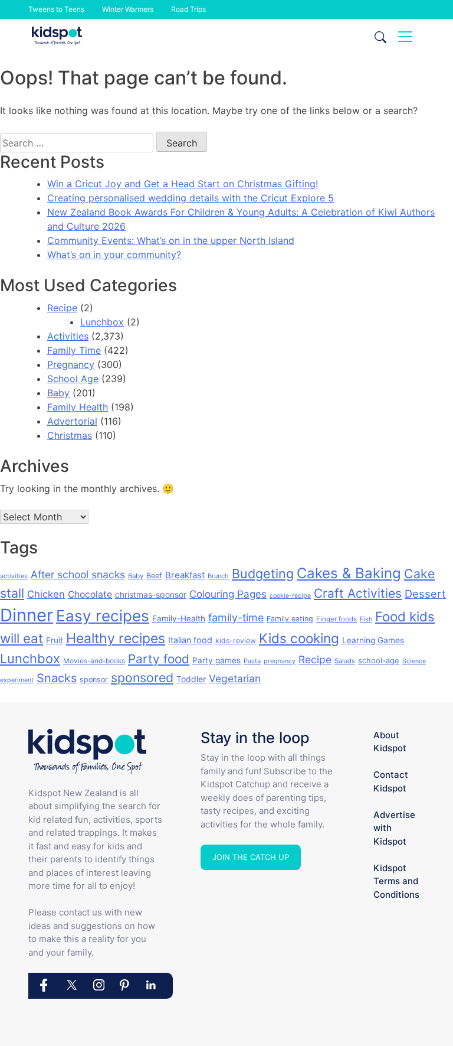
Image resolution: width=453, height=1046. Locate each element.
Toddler (191, 679)
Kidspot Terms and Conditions (396, 881)
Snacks (57, 678)
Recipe (62, 308)
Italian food (190, 640)
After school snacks (78, 574)
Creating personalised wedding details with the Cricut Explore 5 (190, 198)
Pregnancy (70, 364)
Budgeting (263, 573)
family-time (236, 617)
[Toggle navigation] (405, 36)
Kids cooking (299, 638)
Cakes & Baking (349, 573)
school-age (378, 660)
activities (14, 576)
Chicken (46, 594)
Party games (216, 660)
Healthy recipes (115, 638)
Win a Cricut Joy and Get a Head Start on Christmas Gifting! (182, 184)
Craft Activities (358, 593)
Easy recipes (102, 616)
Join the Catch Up (250, 857)
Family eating (290, 618)
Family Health (77, 407)
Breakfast (185, 575)
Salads (344, 661)
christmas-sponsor (150, 594)
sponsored (142, 677)
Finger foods (336, 619)
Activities (67, 336)
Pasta (252, 661)
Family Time (74, 350)
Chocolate (90, 594)
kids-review (235, 640)
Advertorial (72, 421)
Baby (58, 393)
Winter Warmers (127, 9)
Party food (158, 658)
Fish (366, 619)
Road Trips (188, 9)
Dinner (26, 615)
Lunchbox (102, 322)
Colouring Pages (228, 594)
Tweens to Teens (56, 9)
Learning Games (373, 640)
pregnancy (280, 661)
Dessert (425, 593)
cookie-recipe (290, 595)
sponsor (94, 679)
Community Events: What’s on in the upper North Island (170, 240)
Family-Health (178, 618)
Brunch (218, 576)
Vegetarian (235, 678)
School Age (73, 378)
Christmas (69, 435)
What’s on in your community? (114, 254)
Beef (154, 575)
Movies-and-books (94, 660)
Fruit (54, 640)
